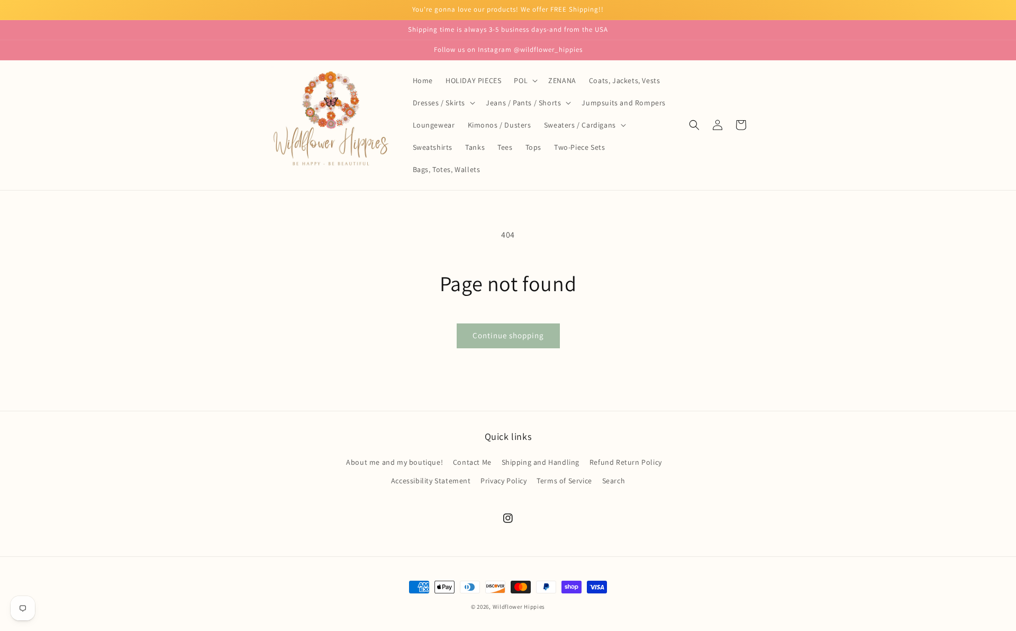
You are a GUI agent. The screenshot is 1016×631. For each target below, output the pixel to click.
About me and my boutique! (394, 462)
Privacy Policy (503, 480)
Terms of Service (564, 480)
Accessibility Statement (431, 480)
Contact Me (472, 462)
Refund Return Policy (625, 462)
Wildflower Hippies (519, 606)
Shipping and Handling (541, 462)
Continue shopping (508, 335)
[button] (524, 80)
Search (613, 480)
